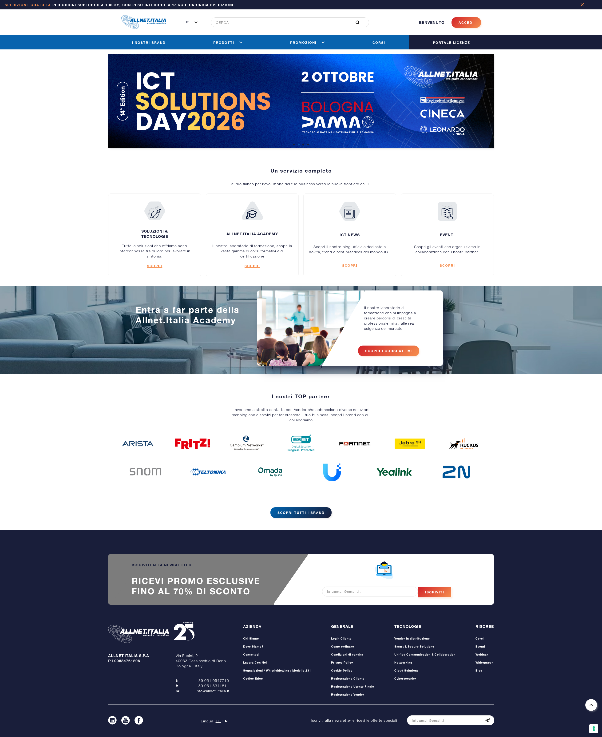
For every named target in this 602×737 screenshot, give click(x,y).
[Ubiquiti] (332, 472)
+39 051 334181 (211, 686)
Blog (478, 670)
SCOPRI (154, 266)
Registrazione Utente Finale (352, 686)
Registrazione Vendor (347, 694)
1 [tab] (294, 144)
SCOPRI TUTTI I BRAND (301, 513)
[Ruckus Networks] (464, 444)
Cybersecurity (405, 678)
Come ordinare (342, 646)
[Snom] (145, 472)
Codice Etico (253, 678)
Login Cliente (341, 638)
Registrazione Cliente (347, 678)
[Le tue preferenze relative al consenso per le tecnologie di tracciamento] (593, 728)
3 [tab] (303, 144)
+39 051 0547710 (212, 680)
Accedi (466, 22)
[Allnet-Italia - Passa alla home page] (143, 27)
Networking (403, 662)
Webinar (481, 654)
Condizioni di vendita (347, 654)
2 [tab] (298, 144)
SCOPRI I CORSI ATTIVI (388, 351)
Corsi (479, 638)
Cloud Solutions (406, 670)
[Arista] (137, 444)
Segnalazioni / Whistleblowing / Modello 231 (277, 670)
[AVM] (192, 444)
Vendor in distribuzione (412, 638)
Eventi (480, 646)
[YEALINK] (394, 472)
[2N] (456, 472)
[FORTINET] (355, 443)
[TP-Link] (270, 472)
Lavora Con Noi (255, 662)
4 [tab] (308, 144)
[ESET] (301, 444)
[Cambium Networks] (246, 444)
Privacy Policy (342, 662)
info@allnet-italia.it (213, 691)
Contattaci (251, 654)
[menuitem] (287, 22)
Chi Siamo (251, 638)
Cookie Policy (341, 670)
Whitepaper (484, 662)
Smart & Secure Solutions (414, 646)
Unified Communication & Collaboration (424, 654)
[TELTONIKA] (208, 471)
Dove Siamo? (253, 646)
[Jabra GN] (410, 444)
